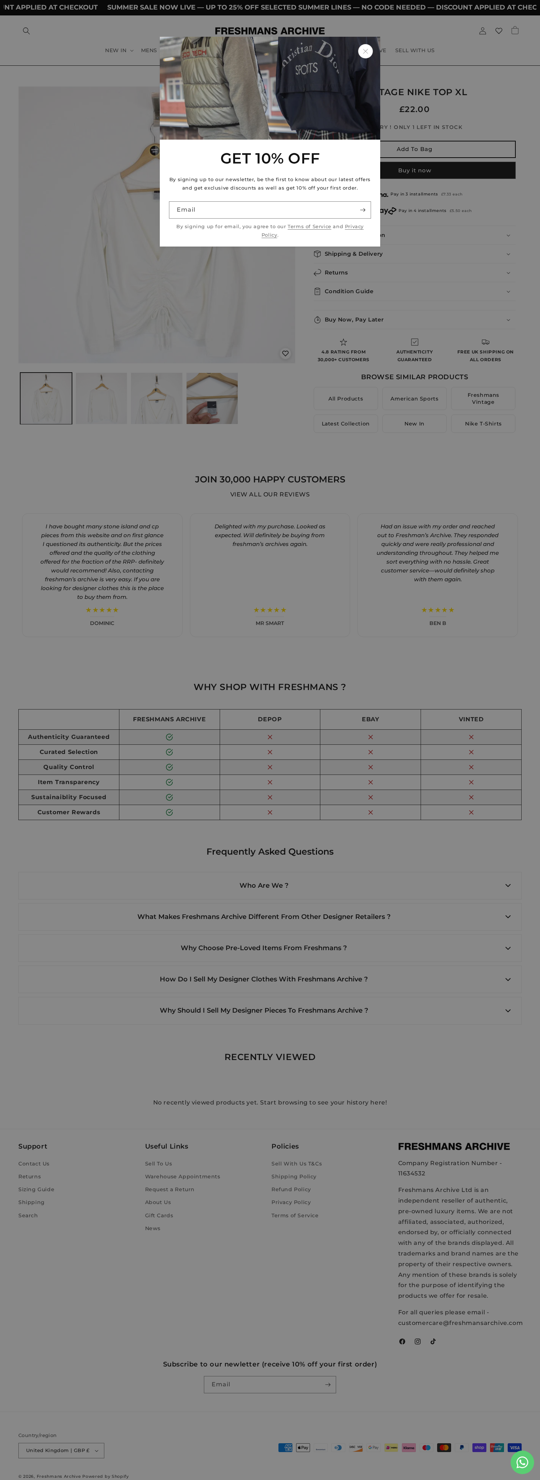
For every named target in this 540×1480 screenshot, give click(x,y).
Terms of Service (309, 226)
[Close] (365, 51)
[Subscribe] (362, 210)
